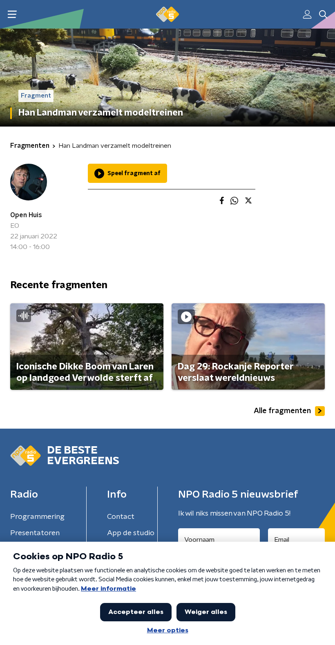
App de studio (130, 533)
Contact (120, 516)
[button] (12, 14)
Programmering (37, 516)
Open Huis (26, 215)
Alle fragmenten (282, 411)
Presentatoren (35, 533)
